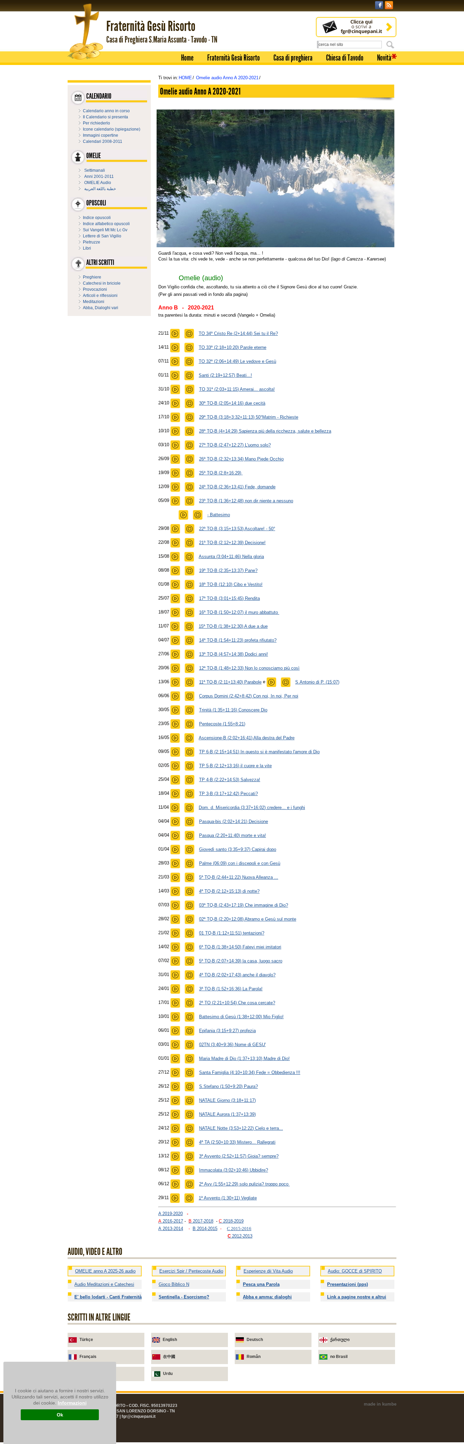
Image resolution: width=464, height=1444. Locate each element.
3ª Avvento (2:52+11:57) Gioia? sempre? (239, 1156)
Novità (384, 58)
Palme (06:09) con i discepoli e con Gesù (239, 863)
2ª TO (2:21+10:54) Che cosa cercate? (237, 1002)
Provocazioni (95, 289)
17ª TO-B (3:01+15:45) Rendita (229, 598)
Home (187, 58)
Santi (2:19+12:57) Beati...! (225, 375)
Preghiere (92, 277)
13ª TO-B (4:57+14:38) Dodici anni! (233, 654)
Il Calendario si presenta (105, 117)
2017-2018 (201, 1221)
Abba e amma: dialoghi (267, 1296)
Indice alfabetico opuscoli (106, 223)
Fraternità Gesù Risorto (233, 58)
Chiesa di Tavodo (344, 58)
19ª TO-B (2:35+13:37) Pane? (228, 570)
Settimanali (94, 170)
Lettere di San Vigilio (102, 236)
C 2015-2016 (239, 1228)
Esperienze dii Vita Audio (268, 1271)
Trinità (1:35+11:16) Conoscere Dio (233, 709)
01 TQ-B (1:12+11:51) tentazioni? (231, 933)
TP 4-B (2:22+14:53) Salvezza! (229, 779)
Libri (87, 248)
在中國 (169, 1356)
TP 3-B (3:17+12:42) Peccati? (228, 793)
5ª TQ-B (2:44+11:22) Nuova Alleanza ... (238, 877)
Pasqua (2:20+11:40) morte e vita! (232, 835)
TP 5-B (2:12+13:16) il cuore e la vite (235, 765)
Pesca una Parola (261, 1284)
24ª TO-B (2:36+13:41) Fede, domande (237, 486)
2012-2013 (240, 1236)
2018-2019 (231, 1221)
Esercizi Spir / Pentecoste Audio (191, 1271)
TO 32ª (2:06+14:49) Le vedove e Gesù (237, 361)
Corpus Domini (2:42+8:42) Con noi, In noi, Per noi (248, 696)
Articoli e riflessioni (100, 295)
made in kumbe (380, 1404)
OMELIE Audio (97, 182)
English (170, 1339)
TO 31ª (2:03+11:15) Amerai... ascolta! (237, 389)
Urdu (168, 1373)
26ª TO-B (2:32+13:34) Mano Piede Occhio (241, 458)
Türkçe (86, 1339)
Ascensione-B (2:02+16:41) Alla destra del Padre (247, 737)
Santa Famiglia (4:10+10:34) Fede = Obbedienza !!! (249, 1072)
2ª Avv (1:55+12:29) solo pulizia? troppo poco (244, 1184)
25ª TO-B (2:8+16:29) (221, 472)
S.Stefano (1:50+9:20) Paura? (228, 1086)
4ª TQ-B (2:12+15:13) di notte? (229, 891)
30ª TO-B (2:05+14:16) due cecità (232, 403)
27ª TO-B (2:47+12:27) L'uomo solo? (235, 445)
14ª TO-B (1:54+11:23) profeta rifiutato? (237, 640)
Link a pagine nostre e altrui (356, 1296)
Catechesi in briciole (102, 283)
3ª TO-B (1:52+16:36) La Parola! (231, 988)
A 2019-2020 (170, 1213)
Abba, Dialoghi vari (100, 307)
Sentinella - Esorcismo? (184, 1296)
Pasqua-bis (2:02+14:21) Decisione (233, 821)
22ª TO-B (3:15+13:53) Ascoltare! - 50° (237, 528)
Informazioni (72, 1403)
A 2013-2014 (170, 1228)
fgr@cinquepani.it (139, 1416)
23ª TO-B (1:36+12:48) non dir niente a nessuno (246, 500)
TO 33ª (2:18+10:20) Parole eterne (232, 347)
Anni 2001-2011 (99, 176)
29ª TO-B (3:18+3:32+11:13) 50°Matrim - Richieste (248, 417)
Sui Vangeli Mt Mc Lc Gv (105, 230)
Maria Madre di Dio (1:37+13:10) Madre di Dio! (244, 1058)
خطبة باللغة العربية (100, 188)
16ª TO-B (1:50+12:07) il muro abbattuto (239, 612)
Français (87, 1356)
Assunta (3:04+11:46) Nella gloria (231, 556)
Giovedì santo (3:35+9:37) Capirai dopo (237, 849)
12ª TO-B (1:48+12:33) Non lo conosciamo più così (249, 668)
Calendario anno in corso (106, 110)
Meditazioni (93, 301)
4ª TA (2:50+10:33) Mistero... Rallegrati (237, 1142)
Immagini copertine (100, 135)
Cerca (391, 44)
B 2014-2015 (205, 1228)
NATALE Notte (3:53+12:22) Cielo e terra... (241, 1128)
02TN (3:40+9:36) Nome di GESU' (232, 1044)
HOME (185, 77)
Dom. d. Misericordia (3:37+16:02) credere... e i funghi (252, 807)
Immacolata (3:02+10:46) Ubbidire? (233, 1170)
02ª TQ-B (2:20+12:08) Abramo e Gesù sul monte (247, 919)
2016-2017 (170, 1221)
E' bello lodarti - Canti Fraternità (108, 1296)
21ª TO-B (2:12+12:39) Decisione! (232, 542)
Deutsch (255, 1339)
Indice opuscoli (97, 217)
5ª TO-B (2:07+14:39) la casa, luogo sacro (240, 960)
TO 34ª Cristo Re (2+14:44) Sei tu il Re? (238, 333)
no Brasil (338, 1356)
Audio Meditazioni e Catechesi (104, 1284)
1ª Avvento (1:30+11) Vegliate (228, 1197)
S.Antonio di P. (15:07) (317, 682)
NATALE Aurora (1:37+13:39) (227, 1114)
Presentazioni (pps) (347, 1284)
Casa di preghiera (293, 58)
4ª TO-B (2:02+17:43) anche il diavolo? (237, 974)
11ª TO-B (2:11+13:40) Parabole (230, 682)
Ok (60, 1414)
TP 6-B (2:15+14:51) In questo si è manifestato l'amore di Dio (259, 751)
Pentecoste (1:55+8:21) (222, 723)
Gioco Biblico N (174, 1284)
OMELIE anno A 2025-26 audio (105, 1271)
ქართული (340, 1339)
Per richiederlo (96, 123)
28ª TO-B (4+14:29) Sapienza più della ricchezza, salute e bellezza (265, 431)
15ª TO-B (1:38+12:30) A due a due (233, 626)
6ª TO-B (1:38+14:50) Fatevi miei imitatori (240, 947)
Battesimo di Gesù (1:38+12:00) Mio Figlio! (241, 1016)
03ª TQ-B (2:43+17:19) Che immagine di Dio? (243, 905)
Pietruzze (91, 242)
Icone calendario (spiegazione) (111, 129)
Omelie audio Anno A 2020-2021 (227, 77)
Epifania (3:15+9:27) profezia (227, 1030)
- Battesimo (218, 514)
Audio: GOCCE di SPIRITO (355, 1271)
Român (254, 1356)
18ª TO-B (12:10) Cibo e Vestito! (231, 584)
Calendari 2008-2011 (102, 141)
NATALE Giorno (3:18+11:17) (227, 1100)
